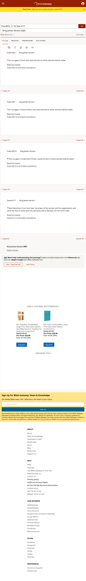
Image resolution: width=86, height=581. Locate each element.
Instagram (31, 545)
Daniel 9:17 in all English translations (21, 218)
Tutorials (30, 468)
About (29, 433)
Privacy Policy (45, 419)
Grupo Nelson (32, 517)
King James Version (15, 246)
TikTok (29, 551)
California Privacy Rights (37, 482)
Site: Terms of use (34, 491)
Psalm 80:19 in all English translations (22, 166)
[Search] (81, 26)
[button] (82, 3)
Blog (29, 448)
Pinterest (31, 548)
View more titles (43, 353)
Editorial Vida (32, 520)
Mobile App (31, 442)
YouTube (30, 557)
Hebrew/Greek (27, 40)
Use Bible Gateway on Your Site (39, 470)
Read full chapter (13, 65)
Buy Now (21, 345)
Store (29, 445)
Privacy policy (33, 479)
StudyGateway (33, 508)
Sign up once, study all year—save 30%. (43, 9)
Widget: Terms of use (35, 494)
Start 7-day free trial (13, 264)
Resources (15, 40)
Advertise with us (34, 473)
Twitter (30, 554)
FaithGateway (32, 505)
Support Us (31, 454)
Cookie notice (32, 488)
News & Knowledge (35, 436)
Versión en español (34, 568)
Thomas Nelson (33, 522)
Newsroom (31, 451)
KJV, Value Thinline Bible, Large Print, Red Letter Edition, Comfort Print (56, 326)
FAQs (29, 465)
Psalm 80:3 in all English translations (21, 67)
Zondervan (31, 528)
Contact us (31, 476)
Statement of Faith (34, 439)
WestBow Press (33, 525)
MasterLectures (33, 531)
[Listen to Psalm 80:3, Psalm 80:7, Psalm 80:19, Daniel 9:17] (32, 47)
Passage (5, 40)
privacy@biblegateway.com (69, 419)
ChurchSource (33, 511)
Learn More (30, 264)
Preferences (32, 571)
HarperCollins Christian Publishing (41, 514)
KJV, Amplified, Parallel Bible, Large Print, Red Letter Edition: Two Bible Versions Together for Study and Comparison (29, 327)
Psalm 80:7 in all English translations (21, 117)
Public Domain (12, 250)
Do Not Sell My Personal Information (42, 485)
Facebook (31, 542)
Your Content (40, 40)
